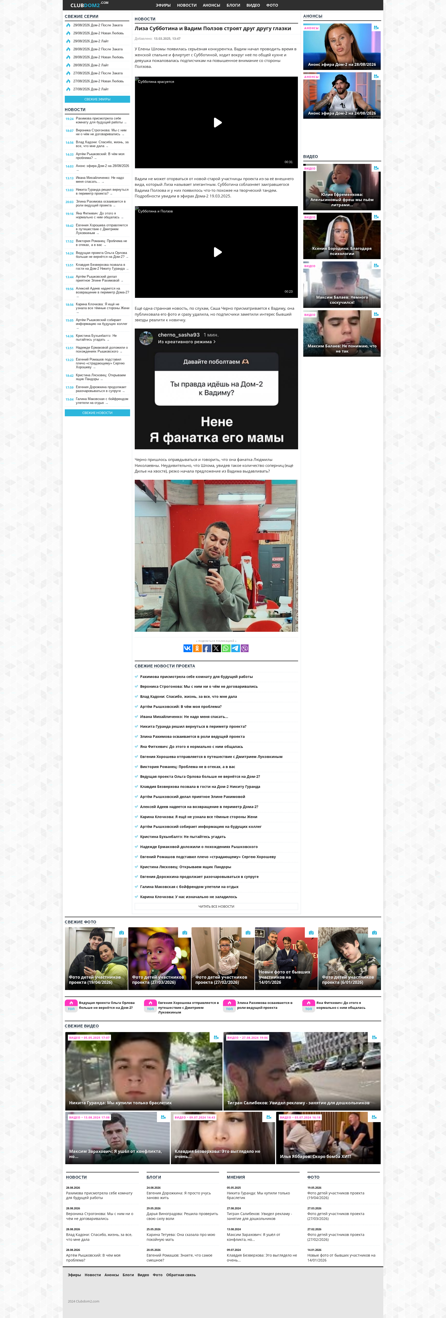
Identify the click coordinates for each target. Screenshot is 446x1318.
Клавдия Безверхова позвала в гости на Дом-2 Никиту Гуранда (102, 266)
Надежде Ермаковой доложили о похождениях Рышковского (102, 349)
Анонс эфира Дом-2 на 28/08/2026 (102, 168)
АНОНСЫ (211, 5)
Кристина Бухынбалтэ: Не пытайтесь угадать (96, 337)
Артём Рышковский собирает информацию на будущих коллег (102, 324)
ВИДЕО (253, 5)
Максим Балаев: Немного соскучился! (342, 299)
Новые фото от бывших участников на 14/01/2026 (341, 1258)
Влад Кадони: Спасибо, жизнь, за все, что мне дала (102, 144)
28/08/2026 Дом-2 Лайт (91, 65)
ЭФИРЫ (163, 5)
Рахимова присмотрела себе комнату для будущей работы (101, 120)
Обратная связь (181, 1274)
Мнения (236, 1177)
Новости (75, 109)
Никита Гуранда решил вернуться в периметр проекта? (102, 191)
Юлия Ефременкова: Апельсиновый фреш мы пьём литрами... (342, 199)
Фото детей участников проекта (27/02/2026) (335, 1237)
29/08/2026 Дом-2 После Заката (98, 25)
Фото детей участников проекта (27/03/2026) (335, 1216)
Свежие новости (97, 412)
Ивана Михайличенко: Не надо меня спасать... (100, 179)
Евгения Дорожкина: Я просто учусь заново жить (179, 1195)
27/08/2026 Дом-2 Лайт (91, 89)
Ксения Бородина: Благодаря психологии (342, 251)
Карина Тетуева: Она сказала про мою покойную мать (181, 1237)
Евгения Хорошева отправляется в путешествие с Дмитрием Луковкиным (102, 229)
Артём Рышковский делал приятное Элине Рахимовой (100, 278)
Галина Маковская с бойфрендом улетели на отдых (102, 401)
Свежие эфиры (97, 99)
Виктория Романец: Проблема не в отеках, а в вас (101, 243)
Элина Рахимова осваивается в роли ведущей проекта (101, 203)
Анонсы (312, 16)
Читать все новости (216, 906)
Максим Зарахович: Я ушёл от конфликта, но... (253, 1237)
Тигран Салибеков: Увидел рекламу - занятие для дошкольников (259, 1216)
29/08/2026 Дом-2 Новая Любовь (98, 33)
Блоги (154, 1177)
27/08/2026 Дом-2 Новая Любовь (98, 81)
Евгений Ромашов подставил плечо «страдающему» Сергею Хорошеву (100, 363)
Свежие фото (81, 922)
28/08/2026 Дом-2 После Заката (98, 49)
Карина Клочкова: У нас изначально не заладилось (188, 896)
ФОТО (272, 5)
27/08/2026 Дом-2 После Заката (98, 73)
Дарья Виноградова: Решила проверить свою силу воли (182, 1216)
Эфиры (74, 1274)
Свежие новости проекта (165, 666)
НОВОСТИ (187, 5)
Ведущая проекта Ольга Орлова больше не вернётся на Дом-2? (102, 255)
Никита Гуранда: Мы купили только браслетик (258, 1195)
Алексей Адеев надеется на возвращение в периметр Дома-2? (102, 292)
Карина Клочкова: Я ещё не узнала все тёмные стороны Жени (102, 308)
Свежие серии (81, 16)
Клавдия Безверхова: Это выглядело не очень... (262, 1258)
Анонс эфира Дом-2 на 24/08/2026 (342, 113)
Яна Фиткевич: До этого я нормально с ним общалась (100, 215)
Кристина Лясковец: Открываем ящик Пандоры (101, 377)
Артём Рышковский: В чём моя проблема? (100, 156)
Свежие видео (82, 1026)
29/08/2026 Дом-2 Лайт (91, 41)
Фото (313, 1177)
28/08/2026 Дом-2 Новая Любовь (98, 57)
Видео (310, 156)
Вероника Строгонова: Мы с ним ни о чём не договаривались (101, 132)
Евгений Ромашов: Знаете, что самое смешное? (179, 1258)
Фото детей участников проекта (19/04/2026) (335, 1195)
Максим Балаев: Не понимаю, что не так (342, 348)
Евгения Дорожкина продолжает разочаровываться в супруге (101, 389)
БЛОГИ (233, 5)
